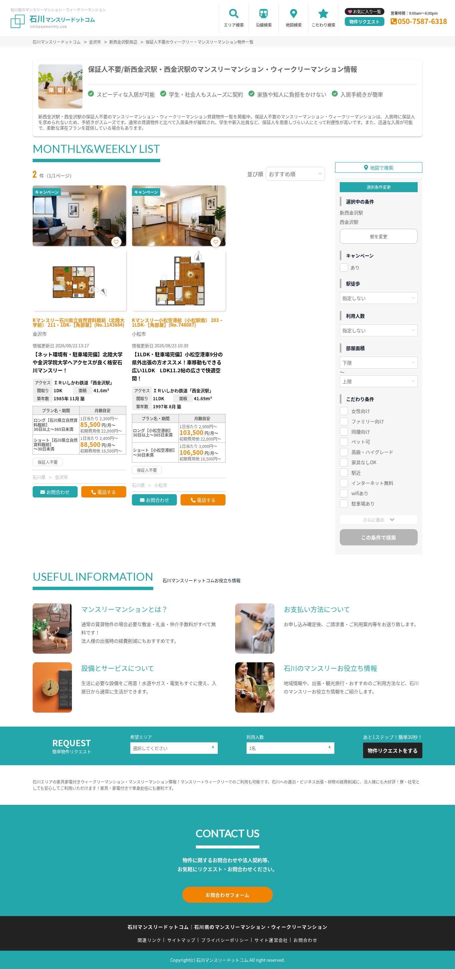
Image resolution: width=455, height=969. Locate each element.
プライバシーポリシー (225, 940)
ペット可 (360, 441)
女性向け (360, 411)
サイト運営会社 (271, 940)
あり (355, 267)
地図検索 (294, 25)
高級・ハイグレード (372, 452)
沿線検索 (264, 25)
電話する (106, 491)
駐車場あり (363, 503)
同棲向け (360, 431)
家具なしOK (363, 462)
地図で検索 (381, 167)
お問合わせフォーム (227, 894)
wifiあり (359, 493)
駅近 (356, 472)
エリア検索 (234, 25)
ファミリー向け (367, 421)
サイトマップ (181, 940)
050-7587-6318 (422, 21)
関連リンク (150, 940)
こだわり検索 (323, 25)
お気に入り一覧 (367, 11)
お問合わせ (58, 491)
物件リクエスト (364, 21)
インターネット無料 (372, 483)
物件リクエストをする (393, 750)
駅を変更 (378, 236)
